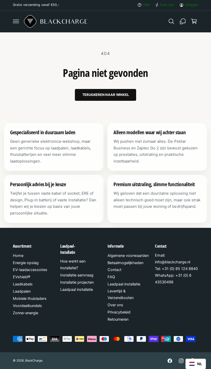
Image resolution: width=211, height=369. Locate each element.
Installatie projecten (77, 282)
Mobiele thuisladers (30, 298)
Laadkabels (23, 284)
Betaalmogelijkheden (125, 262)
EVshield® (21, 277)
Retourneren (118, 319)
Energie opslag (26, 262)
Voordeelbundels (27, 305)
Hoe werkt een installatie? (72, 264)
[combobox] (196, 364)
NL (199, 363)
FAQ (146, 5)
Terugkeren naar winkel (105, 95)
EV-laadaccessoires (30, 269)
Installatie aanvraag (76, 275)
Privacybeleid (119, 312)
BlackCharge (33, 360)
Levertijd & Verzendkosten (121, 294)
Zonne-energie (25, 313)
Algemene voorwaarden (128, 255)
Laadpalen (22, 291)
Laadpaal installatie (76, 289)
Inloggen (191, 5)
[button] (16, 21)
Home (18, 255)
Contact (114, 269)
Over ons (167, 5)
